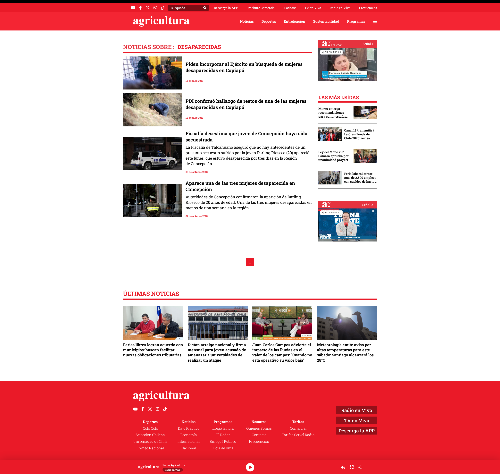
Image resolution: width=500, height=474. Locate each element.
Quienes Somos (259, 428)
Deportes (269, 21)
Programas (356, 21)
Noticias (247, 21)
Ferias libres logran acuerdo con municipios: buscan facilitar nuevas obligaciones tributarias (153, 349)
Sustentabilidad (326, 21)
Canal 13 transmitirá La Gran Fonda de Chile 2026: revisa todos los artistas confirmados (359, 134)
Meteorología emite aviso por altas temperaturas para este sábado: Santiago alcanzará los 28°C (345, 352)
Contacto (259, 434)
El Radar (223, 434)
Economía (188, 434)
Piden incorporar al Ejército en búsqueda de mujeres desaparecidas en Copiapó (244, 67)
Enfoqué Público (223, 441)
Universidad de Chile (150, 441)
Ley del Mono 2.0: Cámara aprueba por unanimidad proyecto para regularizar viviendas (334, 156)
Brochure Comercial (261, 7)
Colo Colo (150, 428)
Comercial (298, 428)
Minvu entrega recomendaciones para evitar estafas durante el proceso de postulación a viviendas (334, 112)
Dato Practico (188, 428)
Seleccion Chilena (150, 434)
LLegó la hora (223, 428)
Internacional (189, 441)
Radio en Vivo (340, 7)
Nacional (188, 448)
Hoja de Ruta (223, 448)
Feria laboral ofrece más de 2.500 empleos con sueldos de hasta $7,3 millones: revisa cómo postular (360, 177)
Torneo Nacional (150, 448)
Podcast (290, 7)
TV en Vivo (312, 7)
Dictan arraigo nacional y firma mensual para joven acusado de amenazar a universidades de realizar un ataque (217, 352)
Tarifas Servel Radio (298, 434)
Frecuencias (368, 7)
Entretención (294, 21)
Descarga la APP (226, 8)
